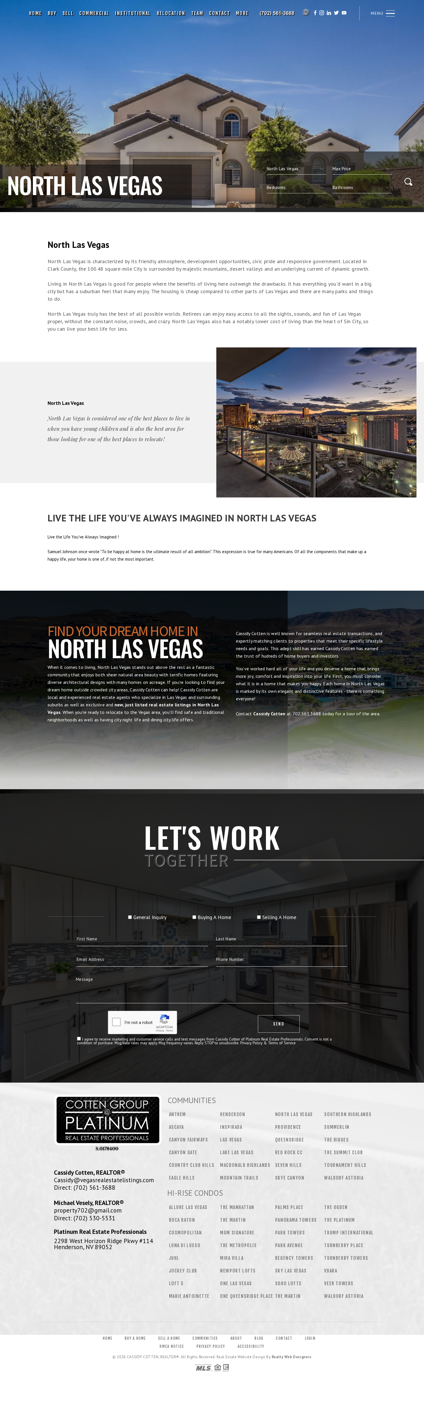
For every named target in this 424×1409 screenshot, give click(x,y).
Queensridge (289, 1140)
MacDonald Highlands (245, 1165)
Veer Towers (339, 1283)
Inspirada (231, 1127)
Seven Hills (288, 1165)
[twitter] (336, 13)
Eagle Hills (182, 1178)
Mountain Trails (239, 1178)
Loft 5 (176, 1283)
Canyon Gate (183, 1152)
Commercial (94, 13)
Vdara (330, 1271)
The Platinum (339, 1220)
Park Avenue (289, 1245)
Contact (219, 13)
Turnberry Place (343, 1245)
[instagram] (321, 13)
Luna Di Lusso (185, 1245)
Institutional (133, 13)
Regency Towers (294, 1258)
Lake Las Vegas (237, 1152)
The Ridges (336, 1140)
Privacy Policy (210, 1346)
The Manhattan (237, 1207)
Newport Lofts (238, 1271)
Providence (288, 1127)
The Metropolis (238, 1245)
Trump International (349, 1233)
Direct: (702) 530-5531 (84, 1218)
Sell (68, 13)
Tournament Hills (345, 1165)
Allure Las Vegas (188, 1207)
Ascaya (176, 1127)
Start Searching (212, 746)
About (236, 1338)
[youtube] (344, 13)
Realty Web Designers (292, 1356)
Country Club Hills (192, 1165)
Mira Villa (231, 1258)
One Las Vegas (236, 1283)
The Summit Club (343, 1152)
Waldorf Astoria (343, 1178)
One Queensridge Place (246, 1296)
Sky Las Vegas (291, 1271)
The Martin (233, 1220)
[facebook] (315, 13)
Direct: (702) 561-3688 (84, 1187)
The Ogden (336, 1207)
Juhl (174, 1258)
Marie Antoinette (189, 1296)
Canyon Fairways (188, 1140)
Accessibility (251, 1346)
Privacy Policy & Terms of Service (268, 1042)
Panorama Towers (296, 1220)
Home (35, 13)
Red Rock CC (289, 1152)
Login (310, 1338)
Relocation (171, 13)
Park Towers (290, 1233)
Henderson (232, 1114)
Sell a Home (169, 1338)
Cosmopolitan (185, 1233)
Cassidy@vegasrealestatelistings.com (104, 1180)
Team (197, 13)
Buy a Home (135, 1338)
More (242, 13)
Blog (258, 1338)
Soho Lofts (288, 1283)
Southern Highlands (348, 1114)
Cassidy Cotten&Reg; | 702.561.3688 (277, 13)
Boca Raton (182, 1220)
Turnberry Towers (346, 1258)
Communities (205, 1338)
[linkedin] (329, 13)
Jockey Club (183, 1271)
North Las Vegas (294, 1114)
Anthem (177, 1114)
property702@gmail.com (88, 1210)
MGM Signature (237, 1233)
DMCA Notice (172, 1346)
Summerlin (336, 1127)
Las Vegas (231, 1140)
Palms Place (289, 1207)
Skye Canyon (290, 1178)
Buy (52, 13)
